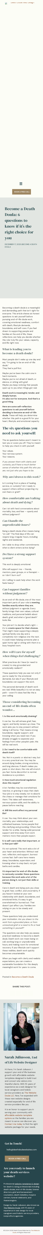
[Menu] (21, 184)
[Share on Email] (24, 993)
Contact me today (13, 1124)
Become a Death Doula (23, 977)
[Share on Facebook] (12, 993)
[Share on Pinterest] (30, 993)
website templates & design (27, 1184)
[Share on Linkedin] (18, 993)
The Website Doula (12, 1208)
